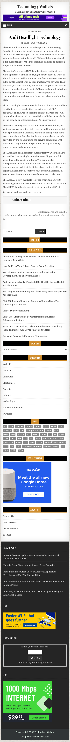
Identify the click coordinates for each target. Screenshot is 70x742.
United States (51, 446)
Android (7, 364)
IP (50, 434)
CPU (45, 426)
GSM (5, 434)
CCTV (29, 426)
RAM (18, 442)
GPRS (48, 430)
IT (55, 434)
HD (13, 434)
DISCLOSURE (10, 522)
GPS (56, 430)
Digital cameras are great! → (52, 212)
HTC (35, 434)
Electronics (9, 383)
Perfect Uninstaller (53, 438)
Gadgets (7, 389)
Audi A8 (18, 192)
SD (25, 442)
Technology (35, 31)
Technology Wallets (35, 6)
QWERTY (8, 442)
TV (12, 446)
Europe (7, 430)
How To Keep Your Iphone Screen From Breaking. (29, 266)
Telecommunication (13, 407)
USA (5, 450)
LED (34, 192)
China (38, 426)
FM (16, 430)
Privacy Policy (10, 528)
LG (19, 438)
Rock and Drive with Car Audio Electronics (25, 336)
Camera (7, 370)
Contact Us (8, 516)
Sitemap (7, 535)
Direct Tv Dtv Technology (16, 311)
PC (31, 438)
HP (28, 434)
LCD (5, 438)
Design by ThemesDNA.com (35, 737)
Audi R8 (27, 192)
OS (25, 438)
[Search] (66, 25)
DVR (61, 426)
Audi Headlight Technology (35, 37)
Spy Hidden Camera (55, 442)
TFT (5, 446)
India (43, 434)
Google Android (35, 430)
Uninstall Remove (32, 446)
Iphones (7, 395)
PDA (37, 438)
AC (4, 426)
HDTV (21, 434)
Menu (9, 25)
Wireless (7, 414)
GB (22, 430)
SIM (32, 442)
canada (19, 426)
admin (26, 42)
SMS (39, 442)
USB (13, 450)
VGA (20, 450)
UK (18, 446)
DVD (53, 426)
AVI (11, 426)
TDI (39, 192)
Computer (8, 376)
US (62, 446)
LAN (61, 434)
